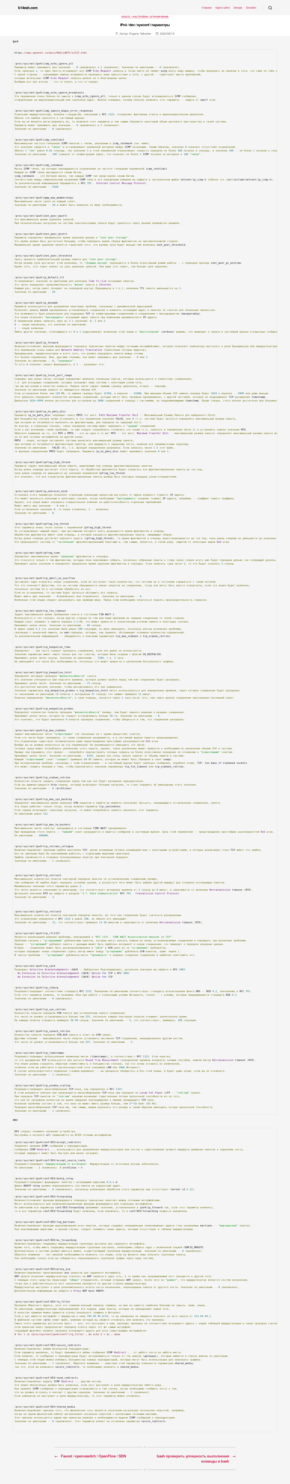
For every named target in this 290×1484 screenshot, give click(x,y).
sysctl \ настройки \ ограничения (145, 16)
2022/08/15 (167, 33)
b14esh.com (27, 7)
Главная (207, 7)
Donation (251, 7)
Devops (238, 7)
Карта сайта (222, 7)
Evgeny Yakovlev (140, 33)
